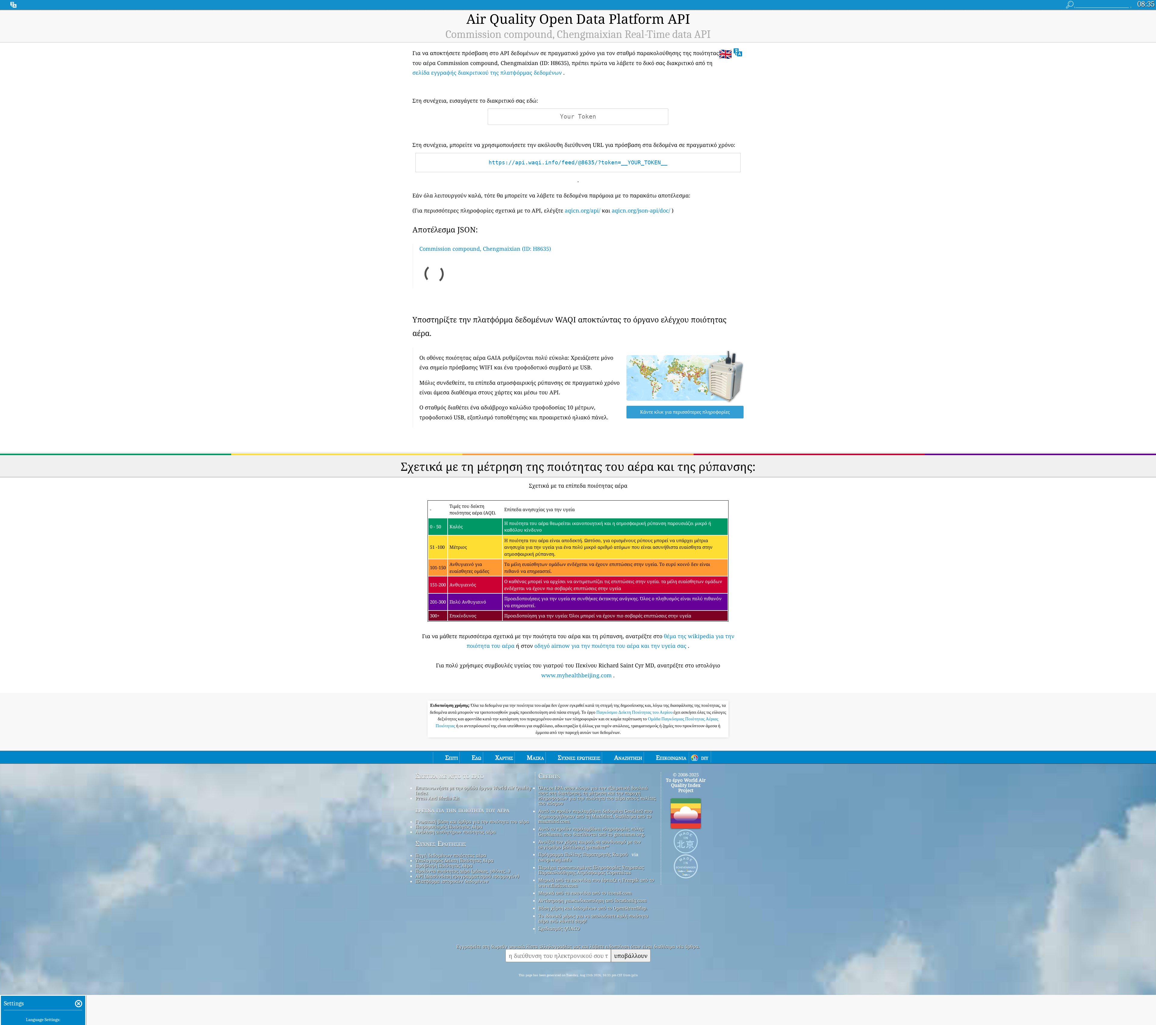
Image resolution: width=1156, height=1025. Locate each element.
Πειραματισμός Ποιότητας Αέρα (448, 827)
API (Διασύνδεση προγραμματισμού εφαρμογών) (467, 876)
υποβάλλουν (631, 955)
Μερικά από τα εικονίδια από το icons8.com (585, 893)
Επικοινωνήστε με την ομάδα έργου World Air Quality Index (473, 790)
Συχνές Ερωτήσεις (440, 844)
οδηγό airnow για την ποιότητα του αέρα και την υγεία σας (610, 645)
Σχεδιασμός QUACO (559, 928)
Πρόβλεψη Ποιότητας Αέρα (443, 865)
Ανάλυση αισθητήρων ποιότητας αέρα (455, 832)
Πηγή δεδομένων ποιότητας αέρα (450, 855)
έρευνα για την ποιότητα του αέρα (462, 810)
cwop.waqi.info (555, 860)
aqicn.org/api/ (582, 210)
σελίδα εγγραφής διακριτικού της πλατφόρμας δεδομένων (487, 72)
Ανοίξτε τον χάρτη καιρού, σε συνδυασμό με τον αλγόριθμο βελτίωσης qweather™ (589, 844)
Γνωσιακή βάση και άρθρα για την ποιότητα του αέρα (472, 821)
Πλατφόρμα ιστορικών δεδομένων (452, 881)
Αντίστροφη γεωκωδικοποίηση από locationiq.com (592, 900)
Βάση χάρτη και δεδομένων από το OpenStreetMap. (593, 908)
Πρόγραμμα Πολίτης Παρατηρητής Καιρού (583, 854)
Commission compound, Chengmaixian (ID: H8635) (485, 248)
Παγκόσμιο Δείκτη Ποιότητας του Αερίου (634, 712)
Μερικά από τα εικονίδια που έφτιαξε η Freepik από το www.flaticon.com (596, 882)
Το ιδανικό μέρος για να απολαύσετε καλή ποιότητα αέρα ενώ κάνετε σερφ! (593, 918)
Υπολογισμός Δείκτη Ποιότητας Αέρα (454, 860)
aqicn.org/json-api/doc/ (641, 210)
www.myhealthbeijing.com (576, 675)
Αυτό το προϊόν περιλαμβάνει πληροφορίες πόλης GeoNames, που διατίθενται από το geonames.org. (591, 831)
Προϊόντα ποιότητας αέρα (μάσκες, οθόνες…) (462, 871)
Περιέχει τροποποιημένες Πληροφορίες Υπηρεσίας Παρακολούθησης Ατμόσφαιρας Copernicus (591, 869)
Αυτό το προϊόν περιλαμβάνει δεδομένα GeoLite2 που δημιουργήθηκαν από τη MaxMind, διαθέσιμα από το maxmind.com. (595, 816)
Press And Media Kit (437, 798)
